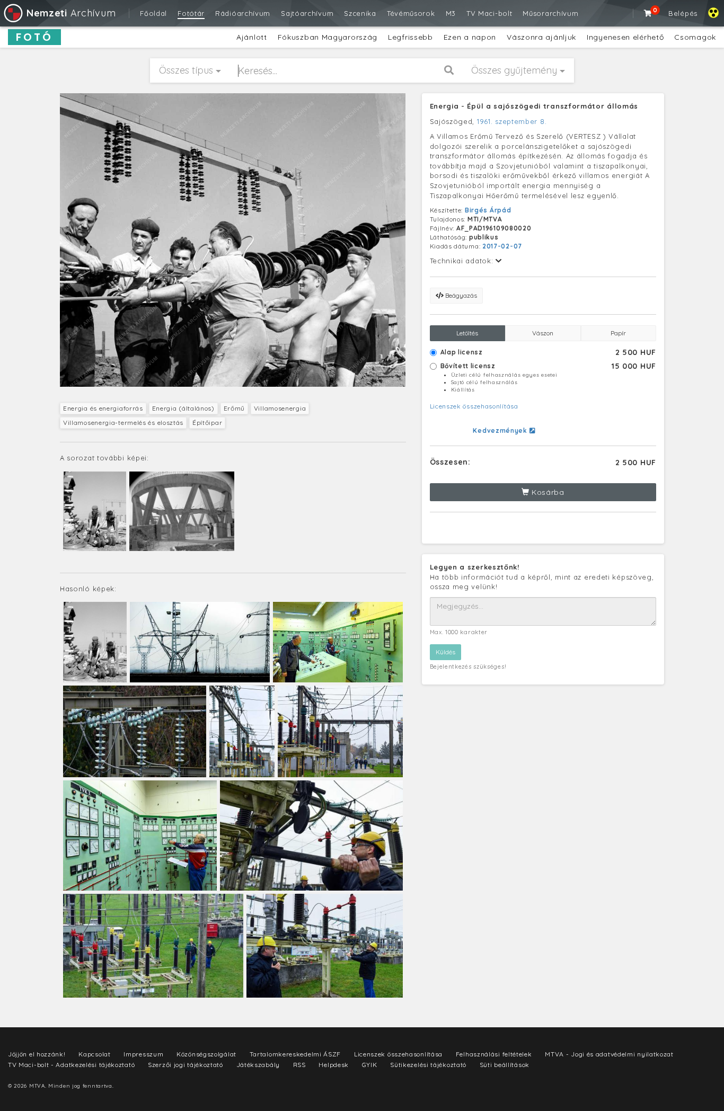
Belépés (682, 13)
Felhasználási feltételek (494, 1054)
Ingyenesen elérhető (625, 37)
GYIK (369, 1065)
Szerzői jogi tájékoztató (185, 1065)
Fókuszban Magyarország (327, 37)
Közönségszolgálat (206, 1054)
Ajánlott (251, 37)
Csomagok (695, 37)
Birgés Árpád (488, 210)
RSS (299, 1065)
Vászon (542, 333)
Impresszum (143, 1054)
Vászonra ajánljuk (541, 37)
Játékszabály (258, 1065)
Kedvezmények (501, 430)
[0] (648, 13)
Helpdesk (334, 1065)
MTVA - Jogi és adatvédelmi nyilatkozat (609, 1054)
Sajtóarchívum (307, 13)
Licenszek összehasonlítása (474, 406)
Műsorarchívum (550, 13)
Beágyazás (460, 295)
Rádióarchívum (242, 13)
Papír (618, 333)
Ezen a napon (470, 37)
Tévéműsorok (411, 13)
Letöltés (467, 333)
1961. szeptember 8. (511, 121)
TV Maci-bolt (489, 13)
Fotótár (191, 13)
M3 (451, 13)
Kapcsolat (94, 1054)
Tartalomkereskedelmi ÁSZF (295, 1054)
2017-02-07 (502, 246)
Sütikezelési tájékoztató (428, 1065)
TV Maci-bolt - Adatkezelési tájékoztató (71, 1065)
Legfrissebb (410, 37)
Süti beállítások (504, 1065)
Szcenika (360, 13)
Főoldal (153, 13)
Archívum (71, 13)
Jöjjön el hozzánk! (37, 1054)
